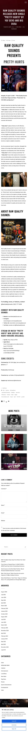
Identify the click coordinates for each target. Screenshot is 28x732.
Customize (14, 725)
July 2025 (3, 619)
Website (3, 520)
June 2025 (3, 622)
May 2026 (3, 600)
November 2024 (5, 630)
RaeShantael (14, 29)
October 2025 (4, 614)
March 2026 (4, 605)
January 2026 (4, 611)
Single (11, 396)
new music (18, 392)
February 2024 (4, 636)
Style (15, 396)
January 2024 (4, 639)
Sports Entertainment (6, 685)
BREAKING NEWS (5, 665)
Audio (2, 662)
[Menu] (25, 2)
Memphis (13, 392)
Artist (4, 390)
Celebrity (3, 668)
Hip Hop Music (13, 390)
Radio (12, 394)
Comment (4, 489)
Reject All (14, 729)
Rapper (16, 394)
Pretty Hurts (4, 394)
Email (3, 513)
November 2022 (5, 647)
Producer (8, 394)
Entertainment (4, 671)
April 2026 (3, 603)
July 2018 (3, 650)
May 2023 (3, 641)
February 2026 (4, 608)
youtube (22, 396)
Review (3, 682)
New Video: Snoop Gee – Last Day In (10, 703)
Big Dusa (7, 390)
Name (3, 505)
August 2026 (4, 592)
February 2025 (4, 628)
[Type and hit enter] (25, 547)
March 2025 (4, 625)
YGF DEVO (18, 396)
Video (2, 690)
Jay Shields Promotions (6, 392)
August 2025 (4, 617)
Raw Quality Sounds (5, 396)
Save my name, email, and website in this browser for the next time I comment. (13, 529)
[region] (14, 719)
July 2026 (3, 594)
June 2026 (3, 597)
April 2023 (3, 644)
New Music (19, 27)
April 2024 (3, 633)
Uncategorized (4, 687)
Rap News (3, 679)
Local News (4, 673)
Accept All (14, 721)
